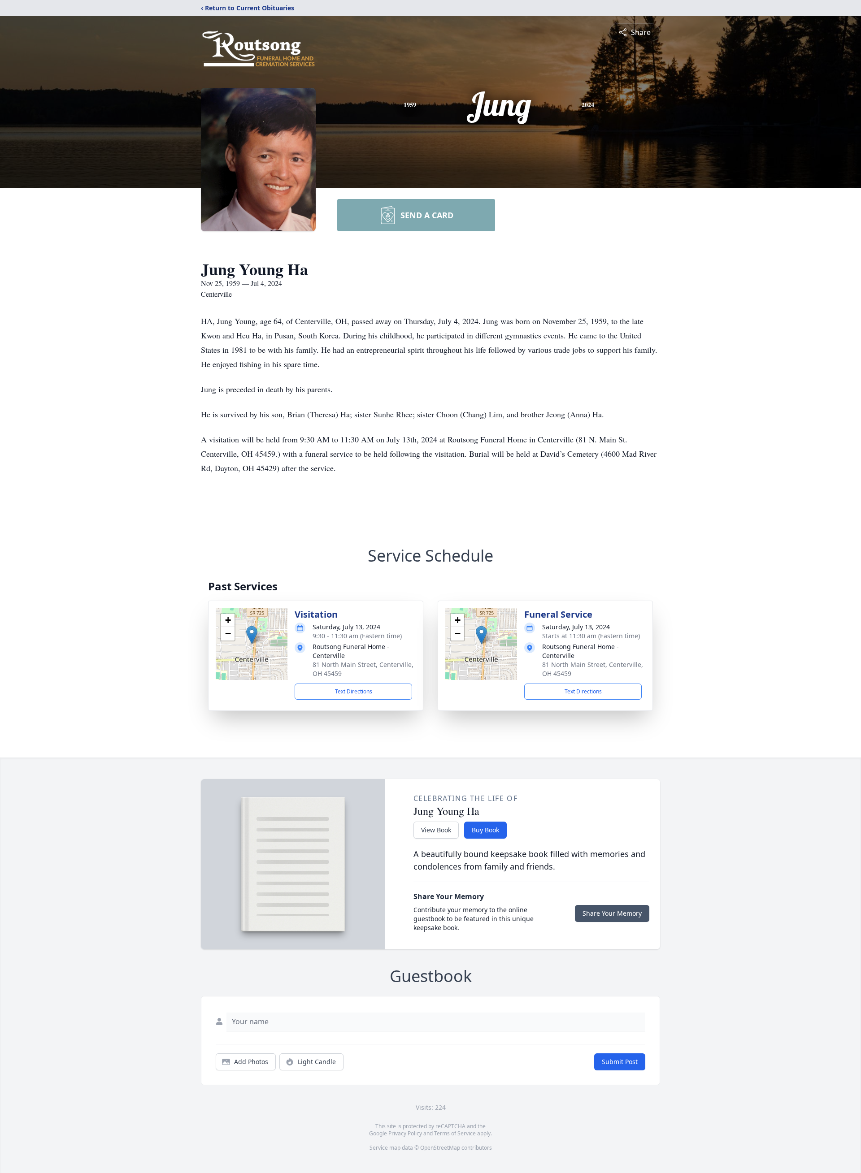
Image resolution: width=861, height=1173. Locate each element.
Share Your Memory (612, 913)
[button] (251, 635)
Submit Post (620, 1061)
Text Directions (353, 691)
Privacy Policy (405, 1133)
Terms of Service (455, 1133)
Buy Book (485, 830)
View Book (436, 830)
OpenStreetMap (440, 1147)
